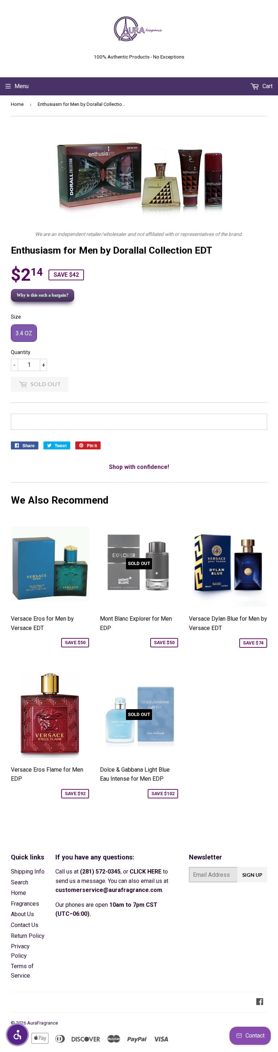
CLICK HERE (145, 871)
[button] (17, 1034)
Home (17, 104)
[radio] (24, 333)
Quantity (20, 352)
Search (19, 882)
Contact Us (24, 925)
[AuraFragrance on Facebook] (260, 1002)
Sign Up (252, 875)
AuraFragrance (42, 1023)
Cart (267, 86)
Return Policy (28, 935)
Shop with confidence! (139, 467)
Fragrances (25, 903)
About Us (22, 914)
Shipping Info (28, 871)
